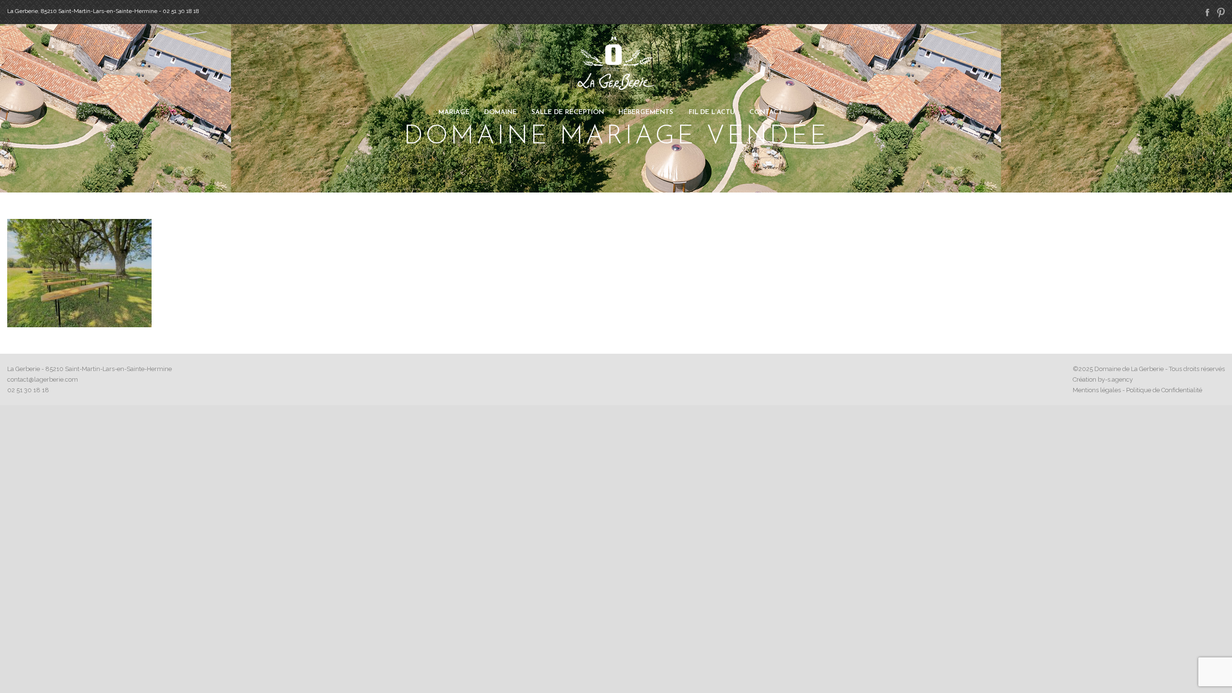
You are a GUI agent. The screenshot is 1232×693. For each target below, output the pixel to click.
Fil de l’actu (712, 112)
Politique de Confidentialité (1164, 390)
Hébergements (645, 112)
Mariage (454, 112)
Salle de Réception (567, 112)
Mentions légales (1097, 390)
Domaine (500, 112)
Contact (766, 112)
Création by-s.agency (1103, 379)
